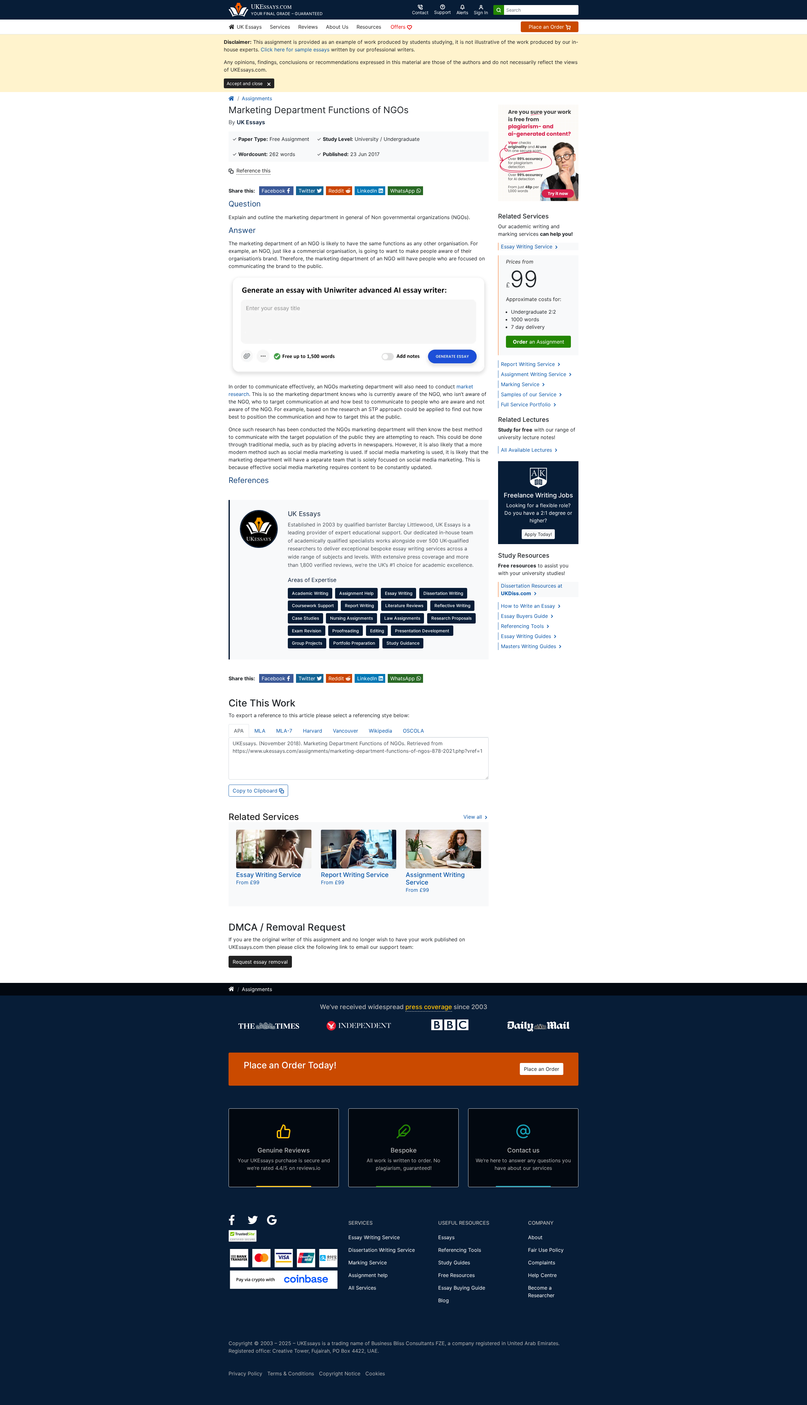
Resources (369, 27)
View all (473, 817)
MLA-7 (284, 731)
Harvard (312, 731)
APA (239, 731)
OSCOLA (413, 731)
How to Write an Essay (529, 606)
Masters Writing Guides (529, 646)
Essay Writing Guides (527, 636)
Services (280, 27)
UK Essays (248, 27)
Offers (399, 27)
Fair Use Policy (546, 1250)
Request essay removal (260, 962)
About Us (337, 27)
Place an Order (547, 27)
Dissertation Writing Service (381, 1250)
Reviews (308, 27)
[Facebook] (234, 1219)
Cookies (375, 1373)
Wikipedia (380, 731)
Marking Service (521, 384)
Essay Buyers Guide (525, 616)
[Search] (498, 10)
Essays (446, 1237)
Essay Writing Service (527, 246)
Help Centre (542, 1275)
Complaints (541, 1262)
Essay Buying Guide (461, 1288)
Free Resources (456, 1275)
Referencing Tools (523, 626)
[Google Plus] (272, 1219)
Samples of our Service (529, 394)
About (535, 1237)
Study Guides (454, 1262)
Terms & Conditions (290, 1373)
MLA (259, 731)
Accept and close (245, 83)
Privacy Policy (245, 1373)
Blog (443, 1300)
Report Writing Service (528, 364)
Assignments (257, 98)
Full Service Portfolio (526, 404)
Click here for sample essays (295, 49)
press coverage (428, 1007)
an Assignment (538, 342)
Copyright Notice (339, 1373)
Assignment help (368, 1275)
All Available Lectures (527, 450)
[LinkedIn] (253, 1219)
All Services (362, 1288)
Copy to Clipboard (256, 790)
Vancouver (345, 731)
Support (442, 12)
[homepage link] (232, 98)
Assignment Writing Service (534, 374)
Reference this (253, 170)
